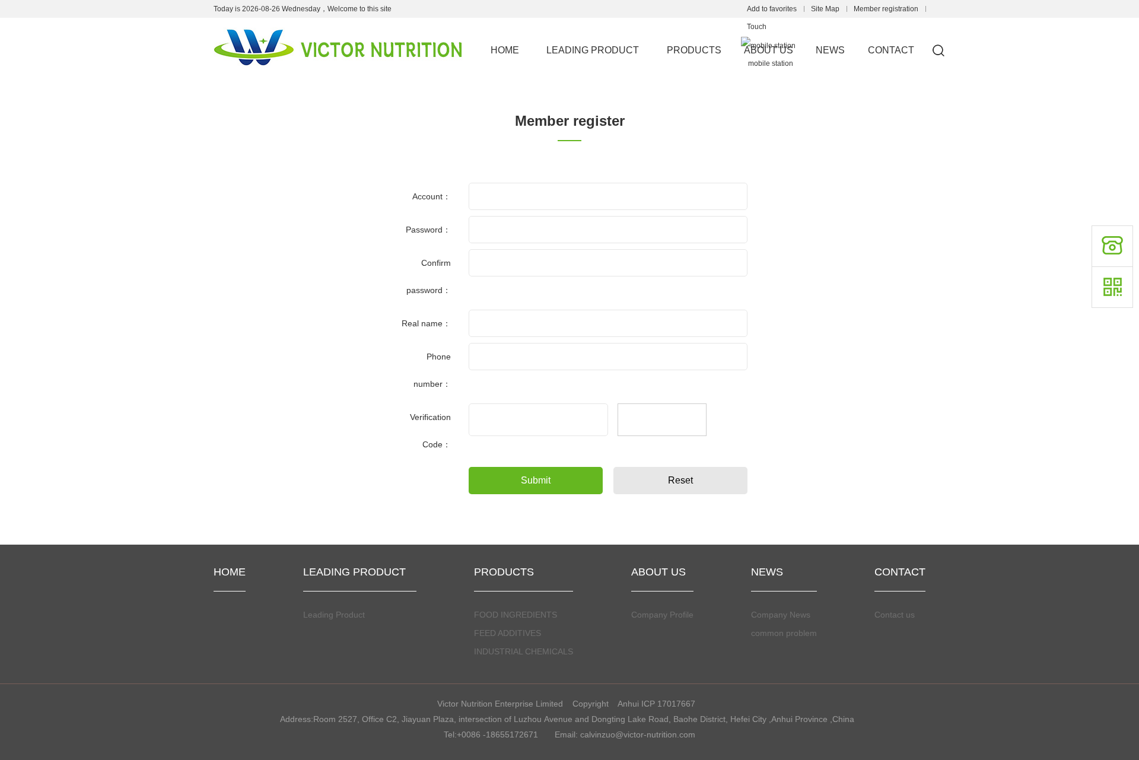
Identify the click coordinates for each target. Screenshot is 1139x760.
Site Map (825, 9)
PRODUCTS (694, 50)
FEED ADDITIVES (507, 633)
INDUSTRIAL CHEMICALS (523, 651)
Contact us (894, 614)
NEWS (830, 50)
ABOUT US (768, 50)
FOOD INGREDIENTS (515, 614)
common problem (784, 633)
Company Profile (662, 614)
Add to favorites (772, 9)
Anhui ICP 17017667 (658, 703)
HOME (505, 50)
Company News (780, 614)
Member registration (886, 9)
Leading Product (338, 614)
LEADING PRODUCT (597, 50)
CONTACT (891, 50)
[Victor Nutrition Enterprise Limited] (338, 25)
